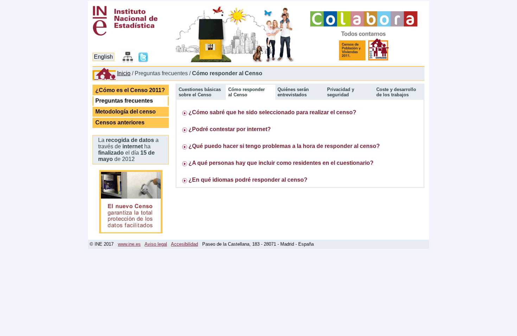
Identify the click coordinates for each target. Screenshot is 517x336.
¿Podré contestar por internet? (230, 129)
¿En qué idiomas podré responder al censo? (248, 180)
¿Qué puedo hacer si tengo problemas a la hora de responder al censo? (284, 146)
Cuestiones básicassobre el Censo (200, 92)
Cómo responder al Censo (246, 92)
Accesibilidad (184, 244)
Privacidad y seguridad (340, 92)
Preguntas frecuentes (124, 101)
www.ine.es (129, 244)
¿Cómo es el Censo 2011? (130, 90)
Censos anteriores (120, 122)
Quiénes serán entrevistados (293, 92)
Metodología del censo (125, 112)
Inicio (123, 73)
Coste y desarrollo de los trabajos (396, 92)
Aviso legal (156, 244)
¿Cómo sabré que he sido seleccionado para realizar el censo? (272, 112)
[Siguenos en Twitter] (143, 62)
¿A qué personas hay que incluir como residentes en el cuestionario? (281, 163)
